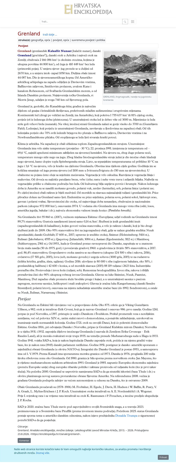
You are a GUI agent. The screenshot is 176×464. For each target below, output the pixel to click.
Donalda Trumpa (126, 416)
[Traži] (125, 21)
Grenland (29, 33)
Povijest (23, 46)
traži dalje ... (50, 34)
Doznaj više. (43, 453)
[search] (132, 21)
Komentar (24, 440)
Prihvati (163, 457)
